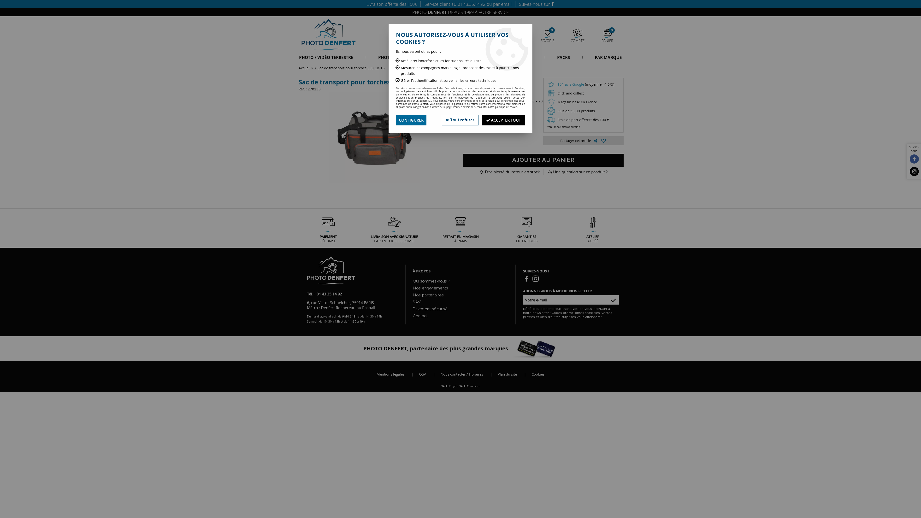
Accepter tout (505, 120)
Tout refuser (461, 120)
